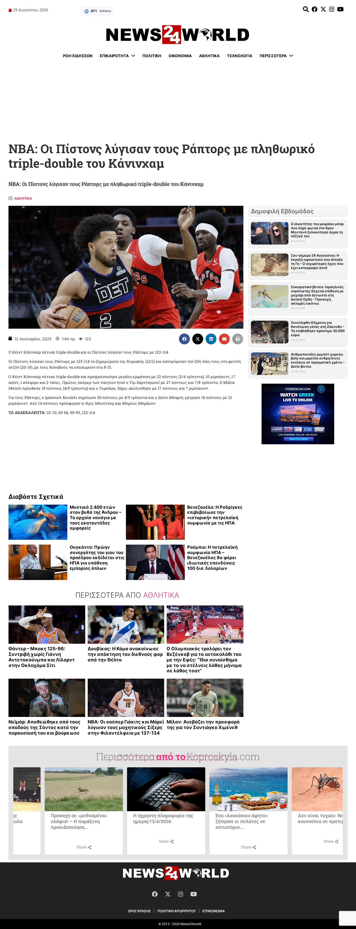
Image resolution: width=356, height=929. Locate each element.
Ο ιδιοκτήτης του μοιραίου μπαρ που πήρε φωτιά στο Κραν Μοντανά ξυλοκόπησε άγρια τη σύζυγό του (317, 230)
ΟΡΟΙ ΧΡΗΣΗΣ (139, 911)
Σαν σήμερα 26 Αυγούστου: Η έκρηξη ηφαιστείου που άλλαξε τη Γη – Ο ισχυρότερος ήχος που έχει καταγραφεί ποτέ (317, 261)
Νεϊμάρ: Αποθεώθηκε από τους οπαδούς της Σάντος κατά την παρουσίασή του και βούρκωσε (44, 727)
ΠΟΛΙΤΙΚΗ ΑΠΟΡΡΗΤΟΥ (176, 911)
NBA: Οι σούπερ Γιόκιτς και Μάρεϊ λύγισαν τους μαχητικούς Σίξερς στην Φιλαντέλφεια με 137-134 (126, 727)
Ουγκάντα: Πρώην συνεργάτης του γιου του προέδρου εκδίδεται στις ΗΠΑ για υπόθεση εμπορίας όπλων (97, 558)
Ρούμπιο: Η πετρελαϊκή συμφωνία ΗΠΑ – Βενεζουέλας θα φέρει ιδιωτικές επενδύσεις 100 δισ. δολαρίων (212, 558)
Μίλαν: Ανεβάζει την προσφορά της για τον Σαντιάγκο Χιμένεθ (203, 724)
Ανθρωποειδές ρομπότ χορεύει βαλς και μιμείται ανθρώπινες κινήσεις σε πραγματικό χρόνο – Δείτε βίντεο (318, 360)
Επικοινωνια (213, 911)
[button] (184, 338)
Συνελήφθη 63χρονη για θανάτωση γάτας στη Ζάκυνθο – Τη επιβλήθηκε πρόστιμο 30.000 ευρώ (318, 328)
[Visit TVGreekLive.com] (298, 414)
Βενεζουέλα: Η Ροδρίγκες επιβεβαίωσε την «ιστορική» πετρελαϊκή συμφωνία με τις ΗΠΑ (214, 515)
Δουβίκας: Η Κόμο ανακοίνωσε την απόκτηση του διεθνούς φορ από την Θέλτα (125, 654)
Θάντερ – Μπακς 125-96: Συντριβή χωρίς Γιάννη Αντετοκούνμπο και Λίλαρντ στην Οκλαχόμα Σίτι (41, 657)
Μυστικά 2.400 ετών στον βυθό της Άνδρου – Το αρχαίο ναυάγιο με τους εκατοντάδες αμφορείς (95, 518)
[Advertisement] (178, 101)
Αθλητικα (23, 198)
